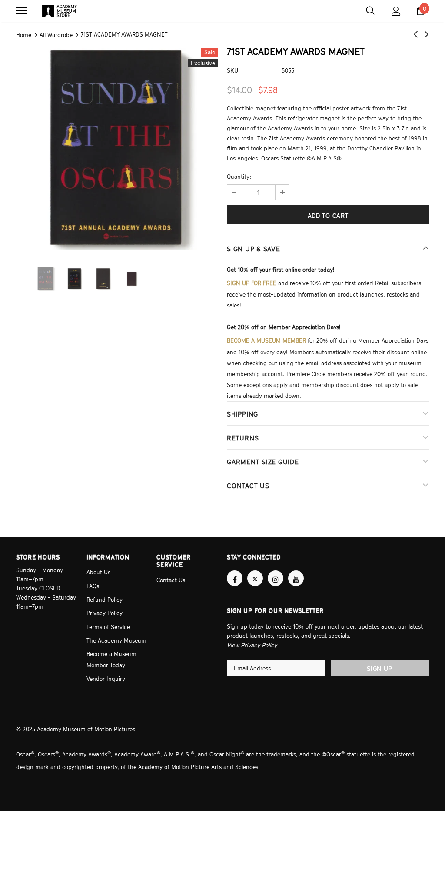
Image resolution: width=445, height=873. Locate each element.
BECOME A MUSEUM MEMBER (266, 336)
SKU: (233, 69)
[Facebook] (234, 571)
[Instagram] (275, 571)
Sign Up (379, 659)
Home (23, 34)
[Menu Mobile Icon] (21, 11)
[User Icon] (396, 11)
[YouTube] (296, 571)
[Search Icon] (370, 11)
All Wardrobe (56, 34)
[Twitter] (255, 571)
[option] (117, 148)
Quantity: (239, 175)
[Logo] (59, 11)
